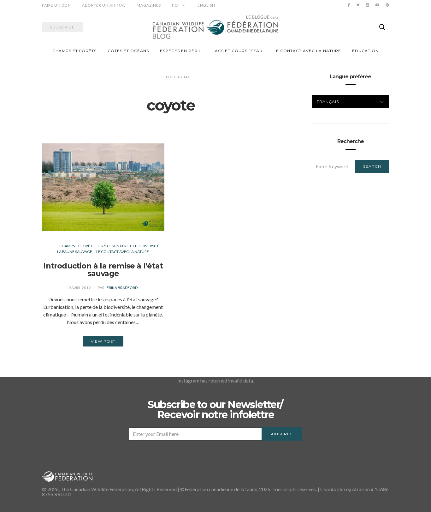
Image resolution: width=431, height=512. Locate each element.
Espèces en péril (180, 50)
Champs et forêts (74, 50)
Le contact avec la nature (307, 50)
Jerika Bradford (121, 287)
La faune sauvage (74, 251)
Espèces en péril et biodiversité (128, 246)
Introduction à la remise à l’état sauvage (103, 269)
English (206, 5)
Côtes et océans (128, 50)
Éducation (365, 50)
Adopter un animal (104, 5)
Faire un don (56, 5)
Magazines (149, 5)
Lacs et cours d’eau (237, 50)
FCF (176, 5)
